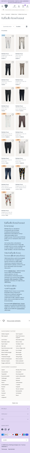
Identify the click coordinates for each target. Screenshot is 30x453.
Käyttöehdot (11, 449)
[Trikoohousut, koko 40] (7, 147)
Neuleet (3, 386)
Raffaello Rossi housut (22, 14)
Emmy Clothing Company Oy (13, 445)
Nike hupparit (4, 336)
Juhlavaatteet (19, 382)
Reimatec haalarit (5, 361)
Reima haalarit (19, 358)
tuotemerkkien (21, 308)
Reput (17, 395)
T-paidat (18, 384)
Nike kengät (18, 352)
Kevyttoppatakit (19, 374)
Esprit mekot (4, 344)
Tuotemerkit (8, 14)
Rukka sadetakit (19, 361)
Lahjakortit (3, 397)
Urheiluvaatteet (5, 384)
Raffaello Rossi (14, 14)
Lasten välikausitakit (20, 376)
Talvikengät (4, 378)
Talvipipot (3, 380)
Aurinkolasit (18, 393)
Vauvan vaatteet (20, 389)
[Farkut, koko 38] (7, 95)
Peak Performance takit (6, 348)
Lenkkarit (18, 378)
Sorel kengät (19, 354)
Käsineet (18, 380)
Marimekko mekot (5, 341)
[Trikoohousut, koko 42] (7, 69)
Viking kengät (19, 356)
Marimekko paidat (20, 339)
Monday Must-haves (21, 369)
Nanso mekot (19, 341)
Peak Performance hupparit (20, 336)
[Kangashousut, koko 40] (7, 43)
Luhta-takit (18, 346)
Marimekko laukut (20, 363)
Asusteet (3, 393)
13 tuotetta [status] (4, 30)
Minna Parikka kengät (6, 352)
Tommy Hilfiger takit (20, 348)
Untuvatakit (18, 372)
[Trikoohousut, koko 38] (22, 147)
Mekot (2, 389)
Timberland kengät (5, 356)
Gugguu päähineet (5, 363)
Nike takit (3, 346)
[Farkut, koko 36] (22, 43)
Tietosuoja (4, 449)
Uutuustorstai (4, 372)
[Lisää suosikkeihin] (12, 36)
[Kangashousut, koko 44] (22, 121)
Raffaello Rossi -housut (19, 303)
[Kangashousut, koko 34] (7, 121)
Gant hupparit (19, 334)
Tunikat (3, 391)
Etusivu (2, 14)
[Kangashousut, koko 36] (22, 69)
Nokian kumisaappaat (6, 358)
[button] (27, 6)
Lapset (3, 369)
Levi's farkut (4, 339)
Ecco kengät (19, 350)
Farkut (2, 382)
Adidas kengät (4, 350)
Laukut (3, 395)
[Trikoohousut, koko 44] (22, 95)
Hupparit (18, 386)
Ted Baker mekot (20, 344)
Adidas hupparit (5, 334)
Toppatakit (3, 374)
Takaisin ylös (15, 403)
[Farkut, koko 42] (7, 174)
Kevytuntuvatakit (5, 376)
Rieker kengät (4, 354)
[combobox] (15, 10)
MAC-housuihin (14, 279)
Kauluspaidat (19, 391)
